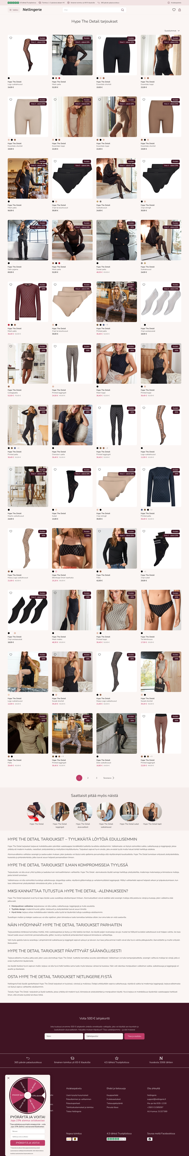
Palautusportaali (73, 1103)
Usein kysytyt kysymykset (77, 1095)
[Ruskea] (56, 78)
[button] (94, 10)
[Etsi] (122, 9)
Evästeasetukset (114, 1099)
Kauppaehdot (112, 1095)
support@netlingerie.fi (156, 1099)
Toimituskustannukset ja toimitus (79, 1107)
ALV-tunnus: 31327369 (157, 1111)
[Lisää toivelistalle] (11, 38)
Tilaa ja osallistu (134, 1036)
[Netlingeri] (32, 10)
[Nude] (56, 510)
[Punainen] (59, 78)
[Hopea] (101, 201)
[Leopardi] (97, 325)
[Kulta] (97, 201)
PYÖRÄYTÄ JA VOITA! (27, 1142)
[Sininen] (104, 325)
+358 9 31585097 (155, 1107)
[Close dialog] (8, 1078)
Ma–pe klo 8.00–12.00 (156, 1103)
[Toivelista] (174, 9)
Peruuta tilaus (112, 1107)
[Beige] (101, 78)
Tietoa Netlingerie (73, 1111)
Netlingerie (151, 1095)
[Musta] (9, 78)
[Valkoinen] (62, 78)
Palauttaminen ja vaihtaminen (78, 1099)
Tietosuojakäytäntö (115, 1103)
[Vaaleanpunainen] (56, 571)
